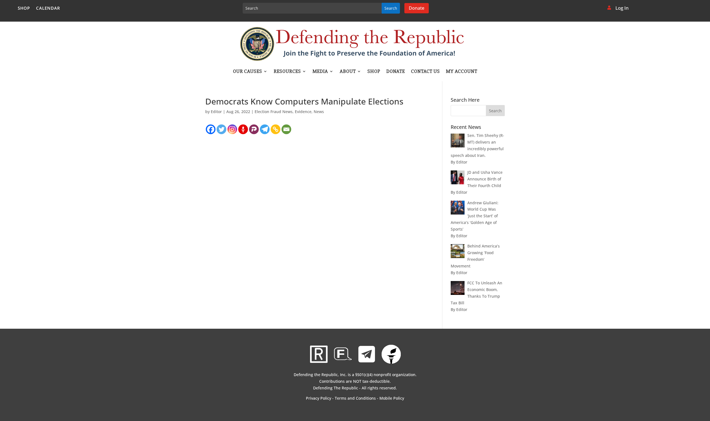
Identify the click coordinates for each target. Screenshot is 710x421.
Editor (216, 111)
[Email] (286, 129)
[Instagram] (232, 129)
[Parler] (254, 129)
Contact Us (425, 71)
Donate (416, 8)
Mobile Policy (391, 398)
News (319, 111)
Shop (24, 8)
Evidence (303, 111)
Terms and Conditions (355, 398)
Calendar (48, 8)
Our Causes (247, 71)
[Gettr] (243, 129)
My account (461, 71)
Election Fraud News (274, 111)
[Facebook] (210, 129)
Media (320, 71)
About (348, 71)
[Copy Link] (275, 129)
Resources (287, 71)
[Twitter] (221, 129)
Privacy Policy (318, 398)
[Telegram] (265, 129)
